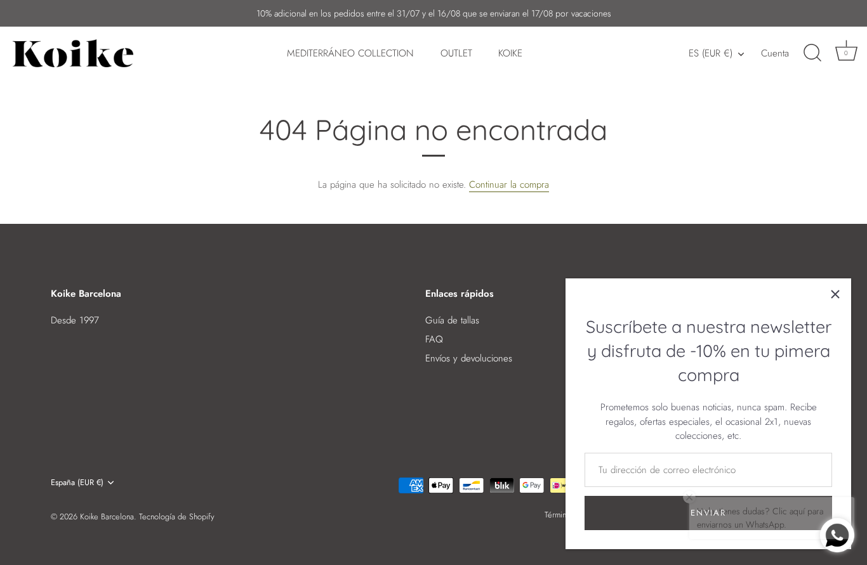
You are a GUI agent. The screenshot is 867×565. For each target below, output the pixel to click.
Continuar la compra (509, 185)
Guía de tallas (452, 320)
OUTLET (456, 53)
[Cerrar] (835, 294)
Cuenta (775, 53)
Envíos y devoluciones (468, 358)
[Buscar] (812, 53)
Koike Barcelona (107, 516)
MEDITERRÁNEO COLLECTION (350, 53)
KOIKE (510, 53)
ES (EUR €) (710, 54)
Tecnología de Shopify (177, 516)
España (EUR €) (77, 482)
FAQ (434, 339)
